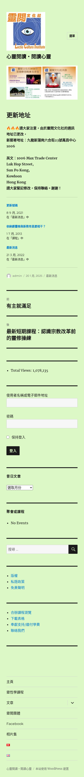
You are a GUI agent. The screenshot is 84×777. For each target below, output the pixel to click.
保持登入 (18, 437)
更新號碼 (12, 205)
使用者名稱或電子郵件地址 (27, 395)
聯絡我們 (18, 630)
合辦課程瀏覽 (21, 612)
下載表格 (18, 618)
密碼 (9, 416)
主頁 (9, 682)
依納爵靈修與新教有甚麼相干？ (26, 226)
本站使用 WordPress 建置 (52, 769)
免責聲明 (18, 587)
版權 (14, 575)
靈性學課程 (15, 692)
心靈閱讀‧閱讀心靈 (28, 57)
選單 (72, 35)
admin (17, 275)
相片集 (11, 734)
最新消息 (12, 247)
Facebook (14, 724)
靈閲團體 (13, 713)
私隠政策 (18, 581)
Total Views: (22, 370)
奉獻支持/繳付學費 (25, 624)
